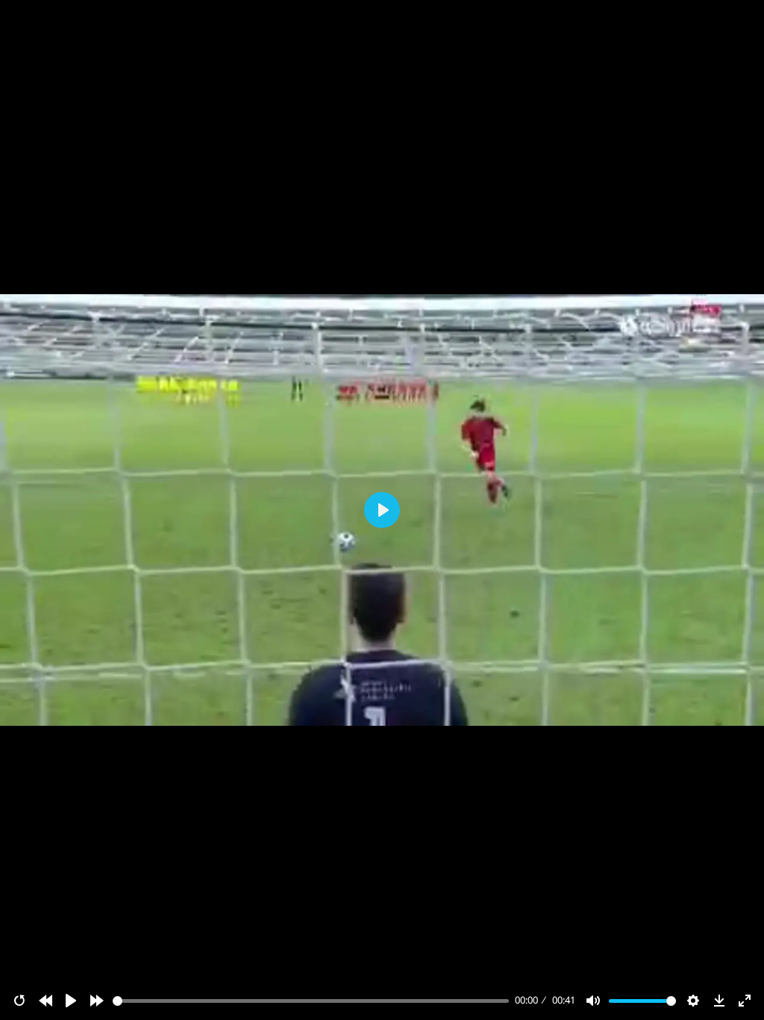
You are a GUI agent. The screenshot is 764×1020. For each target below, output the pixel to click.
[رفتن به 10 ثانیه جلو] (97, 1001)
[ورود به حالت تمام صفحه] (745, 1001)
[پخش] (71, 1001)
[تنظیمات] (693, 1001)
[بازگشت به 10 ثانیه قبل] (45, 1001)
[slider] (311, 1001)
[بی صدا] (593, 1001)
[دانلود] (719, 1001)
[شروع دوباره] (19, 1001)
